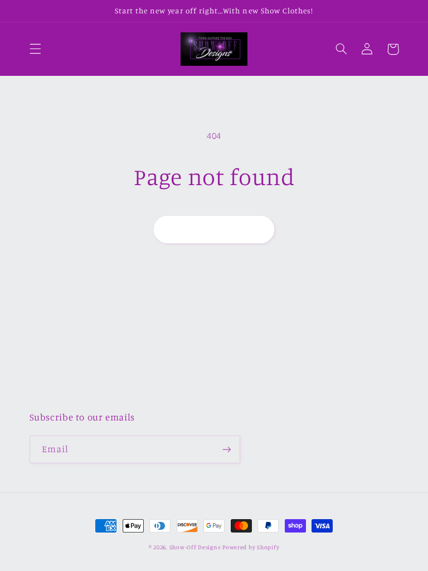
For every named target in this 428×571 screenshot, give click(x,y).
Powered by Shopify (250, 547)
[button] (35, 49)
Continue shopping (214, 229)
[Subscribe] (226, 449)
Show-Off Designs (195, 547)
